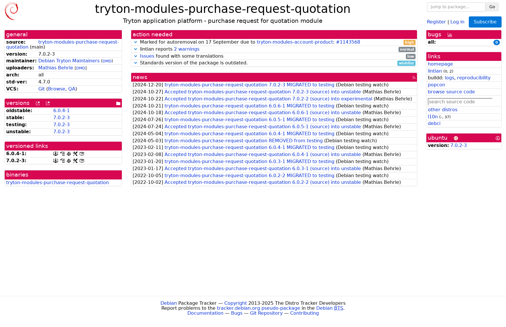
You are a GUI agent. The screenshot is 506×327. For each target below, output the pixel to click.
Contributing (304, 313)
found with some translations (277, 56)
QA (71, 89)
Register (436, 21)
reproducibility (473, 78)
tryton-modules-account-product (295, 42)
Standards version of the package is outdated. (276, 63)
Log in (457, 21)
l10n (433, 116)
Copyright (235, 303)
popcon (436, 85)
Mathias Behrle (55, 68)
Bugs (236, 313)
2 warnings (186, 49)
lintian (435, 71)
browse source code (451, 92)
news (140, 77)
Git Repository (266, 313)
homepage (440, 64)
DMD (107, 61)
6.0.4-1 (61, 110)
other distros (442, 109)
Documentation (205, 313)
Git (41, 89)
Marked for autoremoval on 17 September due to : (276, 42)
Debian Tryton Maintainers (69, 61)
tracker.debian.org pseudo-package (258, 308)
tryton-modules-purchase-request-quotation (62, 44)
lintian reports (276, 49)
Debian (168, 303)
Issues (147, 56)
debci (434, 123)
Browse (56, 89)
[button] (135, 42)
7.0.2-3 (61, 117)
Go (492, 6)
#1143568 (348, 42)
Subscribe (485, 22)
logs (449, 78)
